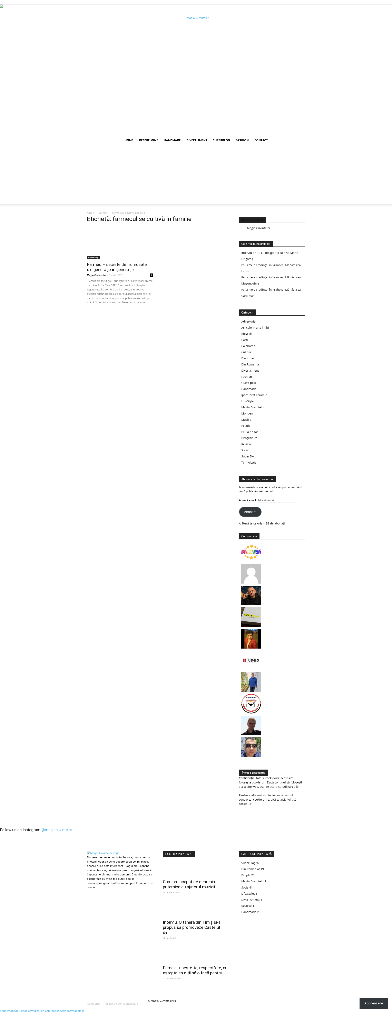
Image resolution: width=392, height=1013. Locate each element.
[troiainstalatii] (251, 669)
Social (245, 450)
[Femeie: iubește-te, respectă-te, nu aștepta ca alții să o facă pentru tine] (196, 955)
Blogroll (246, 334)
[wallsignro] (251, 626)
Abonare (250, 512)
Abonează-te (373, 1003)
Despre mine (148, 140)
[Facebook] (90, 892)
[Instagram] (97, 892)
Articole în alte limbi (255, 327)
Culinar (246, 352)
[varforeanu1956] (251, 582)
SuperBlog (221, 140)
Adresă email (248, 500)
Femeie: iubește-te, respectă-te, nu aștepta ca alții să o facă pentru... (195, 970)
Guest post (248, 383)
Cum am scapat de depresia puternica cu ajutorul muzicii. (189, 884)
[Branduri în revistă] (251, 712)
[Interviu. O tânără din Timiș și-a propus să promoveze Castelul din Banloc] (196, 910)
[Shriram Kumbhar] (251, 647)
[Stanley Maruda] (251, 604)
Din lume (247, 358)
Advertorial (248, 321)
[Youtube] (104, 892)
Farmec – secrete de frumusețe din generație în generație (117, 267)
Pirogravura (249, 438)
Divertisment (196, 140)
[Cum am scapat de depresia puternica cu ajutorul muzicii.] (196, 869)
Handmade (172, 140)
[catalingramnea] (251, 756)
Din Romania (250, 364)
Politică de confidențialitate (121, 1003)
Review (246, 444)
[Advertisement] (196, 175)
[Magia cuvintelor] (196, 69)
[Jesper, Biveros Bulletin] (251, 734)
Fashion (242, 140)
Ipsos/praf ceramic (254, 395)
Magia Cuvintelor (96, 275)
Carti (244, 340)
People (246, 426)
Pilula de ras (249, 432)
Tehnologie (248, 462)
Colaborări (248, 346)
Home (129, 140)
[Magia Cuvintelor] (251, 561)
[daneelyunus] (251, 691)
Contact (261, 140)
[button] (300, 140)
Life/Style (247, 401)
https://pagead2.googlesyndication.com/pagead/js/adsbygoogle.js (42, 1010)
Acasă (90, 212)
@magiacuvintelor (56, 829)
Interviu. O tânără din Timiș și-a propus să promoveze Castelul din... (191, 927)
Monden (247, 413)
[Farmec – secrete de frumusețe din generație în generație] (120, 243)
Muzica (246, 419)
